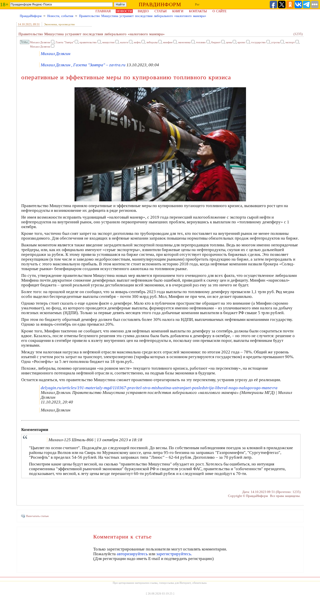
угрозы (275, 42)
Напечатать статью (37, 515)
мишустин (108, 42)
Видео (143, 11)
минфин (167, 42)
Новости (124, 11)
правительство (88, 42)
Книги (177, 11)
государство (258, 42)
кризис (242, 42)
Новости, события (60, 16)
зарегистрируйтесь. (174, 553)
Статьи (160, 11)
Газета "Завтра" (65, 42)
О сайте (219, 11)
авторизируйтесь (132, 553)
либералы (152, 42)
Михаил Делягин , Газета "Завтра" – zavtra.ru (83, 65)
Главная (103, 11)
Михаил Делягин (40, 42)
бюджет (215, 42)
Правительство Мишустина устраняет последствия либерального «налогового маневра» (142, 16)
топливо (201, 42)
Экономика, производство (59, 24)
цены (229, 42)
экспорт (290, 42)
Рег (197, 4)
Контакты (198, 11)
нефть (137, 42)
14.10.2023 (25, 24)
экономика (184, 42)
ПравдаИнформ (31, 16)
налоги (124, 42)
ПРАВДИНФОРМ (160, 5)
